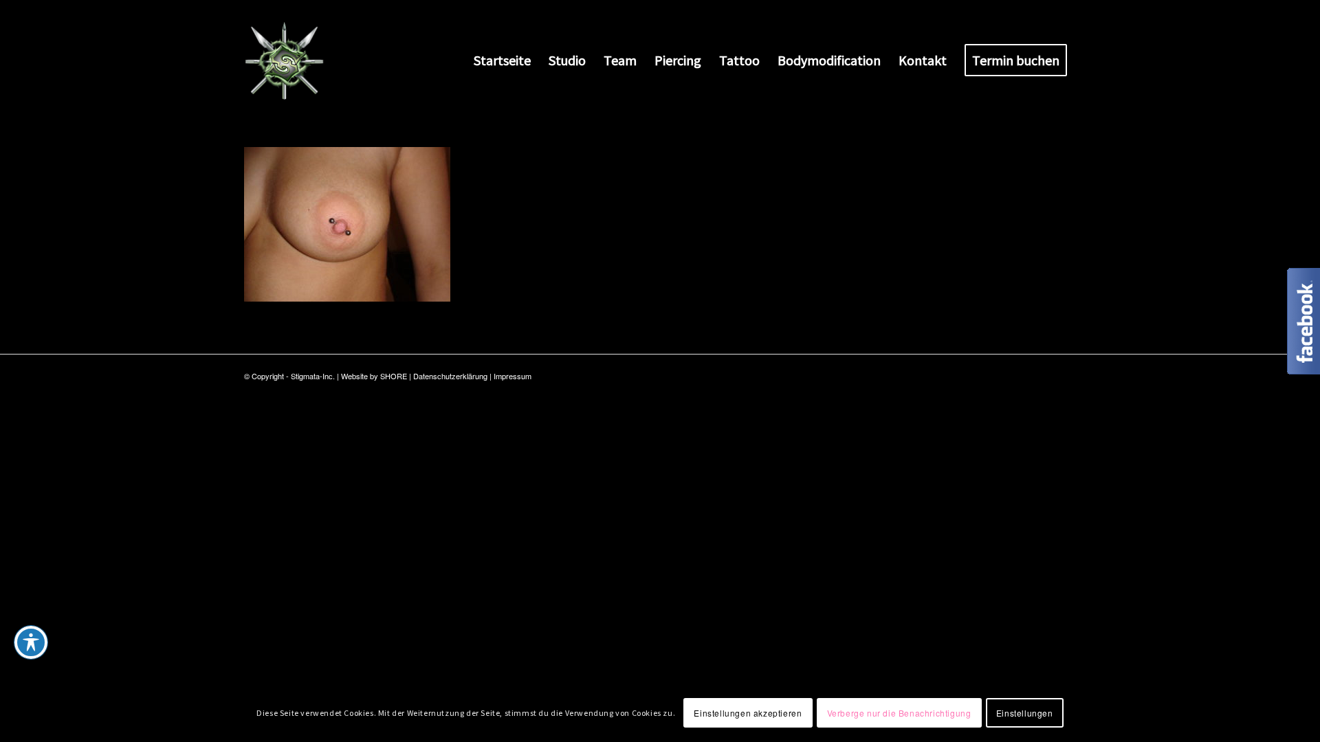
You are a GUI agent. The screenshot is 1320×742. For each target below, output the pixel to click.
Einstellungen (1024, 712)
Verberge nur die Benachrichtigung (899, 712)
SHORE (393, 375)
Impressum (512, 375)
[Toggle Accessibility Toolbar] (30, 642)
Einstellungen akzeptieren (748, 712)
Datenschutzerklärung (450, 375)
